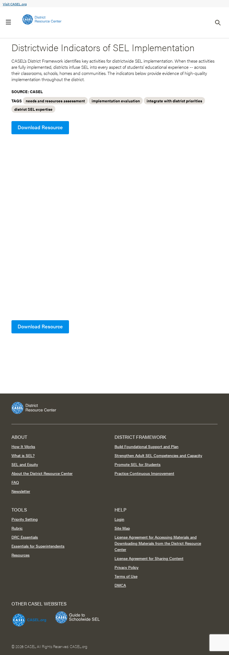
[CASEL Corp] (28, 617)
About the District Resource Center (42, 473)
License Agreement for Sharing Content (149, 558)
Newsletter (20, 491)
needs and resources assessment (55, 100)
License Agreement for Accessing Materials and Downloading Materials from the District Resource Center (158, 543)
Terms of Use (126, 576)
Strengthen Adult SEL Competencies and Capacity (158, 455)
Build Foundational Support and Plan (146, 446)
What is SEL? (23, 455)
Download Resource (40, 127)
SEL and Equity (24, 464)
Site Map (122, 528)
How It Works (23, 446)
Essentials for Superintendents (38, 546)
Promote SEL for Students (138, 464)
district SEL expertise (33, 109)
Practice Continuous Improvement (144, 473)
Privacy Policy (127, 567)
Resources (20, 555)
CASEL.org (78, 646)
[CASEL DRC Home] (114, 408)
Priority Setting (24, 519)
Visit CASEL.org (15, 3)
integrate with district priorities (174, 100)
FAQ (15, 482)
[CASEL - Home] (41, 19)
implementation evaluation (116, 100)
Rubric (17, 528)
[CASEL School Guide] (77, 617)
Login (119, 519)
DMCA (120, 585)
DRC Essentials (24, 537)
